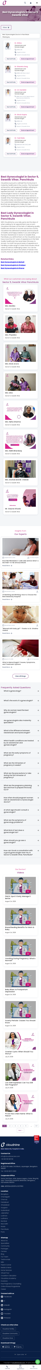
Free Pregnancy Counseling (11, 1284)
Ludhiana (4, 1218)
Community (5, 1246)
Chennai (4, 1199)
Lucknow (4, 1216)
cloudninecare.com (18, 1363)
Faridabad (5, 1202)
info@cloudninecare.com (10, 1156)
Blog (2, 1254)
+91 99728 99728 (7, 1159)
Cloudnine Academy (8, 1278)
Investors (4, 1281)
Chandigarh (5, 1197)
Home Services (6, 1270)
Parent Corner (6, 1265)
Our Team (4, 1257)
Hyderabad (5, 1210)
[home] (11, 2)
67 (36, 1126)
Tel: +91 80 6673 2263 (8, 1171)
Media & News (6, 1267)
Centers (4, 1251)
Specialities (5, 1243)
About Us (4, 1240)
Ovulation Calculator (8, 1276)
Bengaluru (4, 1194)
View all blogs (20, 676)
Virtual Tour (5, 1273)
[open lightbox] (20, 295)
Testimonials (5, 1259)
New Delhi (4, 1224)
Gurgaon (4, 1208)
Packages (4, 1249)
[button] (37, 3)
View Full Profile (11, 59)
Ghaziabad (5, 1205)
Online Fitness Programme (10, 1286)
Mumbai (4, 1221)
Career (3, 1289)
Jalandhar (5, 1213)
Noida (3, 1226)
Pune (3, 1232)
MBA (2, 1262)
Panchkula (5, 1229)
